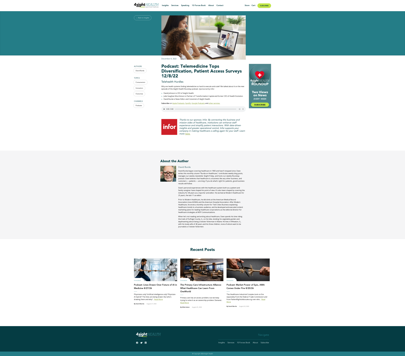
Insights (165, 5)
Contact (219, 5)
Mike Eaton (186, 307)
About (211, 5)
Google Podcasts (198, 103)
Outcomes (139, 94)
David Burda (140, 70)
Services (174, 5)
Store (247, 5)
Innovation (139, 88)
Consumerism (140, 82)
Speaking (185, 5)
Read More (158, 299)
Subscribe (264, 6)
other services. (214, 103)
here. (187, 134)
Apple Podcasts (178, 103)
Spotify (188, 103)
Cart (253, 5)
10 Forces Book (199, 5)
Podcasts (139, 105)
